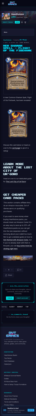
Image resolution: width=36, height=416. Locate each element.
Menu (5, 32)
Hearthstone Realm (10, 355)
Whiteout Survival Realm (12, 376)
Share (10, 275)
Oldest (12, 307)
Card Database (9, 361)
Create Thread (8, 22)
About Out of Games (11, 396)
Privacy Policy (9, 405)
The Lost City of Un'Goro (16, 182)
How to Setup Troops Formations (15, 384)
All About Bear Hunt (10, 381)
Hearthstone (7, 40)
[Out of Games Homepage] (12, 334)
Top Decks (8, 358)
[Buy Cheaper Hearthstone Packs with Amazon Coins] (18, 258)
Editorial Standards (10, 399)
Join (17, 22)
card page (16, 148)
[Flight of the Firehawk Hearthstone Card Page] (18, 122)
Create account (22, 298)
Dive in (31, 410)
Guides (6, 379)
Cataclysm (7, 364)
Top (27, 307)
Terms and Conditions (11, 402)
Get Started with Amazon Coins (15, 240)
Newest (20, 307)
